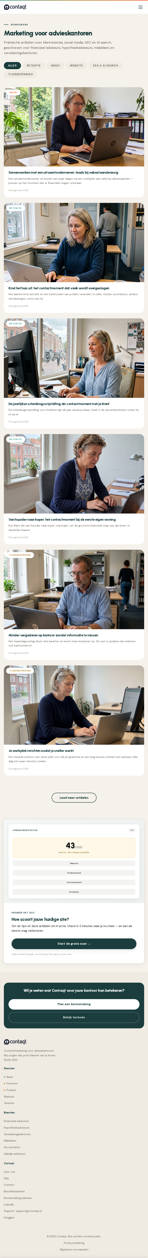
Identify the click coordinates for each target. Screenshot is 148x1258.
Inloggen (9, 1217)
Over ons (9, 1172)
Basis (10, 1077)
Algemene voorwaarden (74, 1249)
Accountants (12, 1147)
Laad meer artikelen (74, 798)
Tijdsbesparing (20, 74)
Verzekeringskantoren (17, 1134)
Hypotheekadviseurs (17, 1127)
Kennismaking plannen (18, 1198)
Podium (11, 1090)
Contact (9, 1184)
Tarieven (9, 1103)
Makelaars (10, 1140)
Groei (55, 65)
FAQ (6, 1178)
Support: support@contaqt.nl (23, 1211)
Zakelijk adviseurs (14, 1153)
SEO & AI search (105, 65)
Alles (12, 65)
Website (76, 65)
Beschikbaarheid (14, 1191)
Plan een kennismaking (74, 1004)
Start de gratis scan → (74, 944)
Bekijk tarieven (74, 1017)
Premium (12, 1083)
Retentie (34, 65)
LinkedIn (9, 1204)
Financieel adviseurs (16, 1121)
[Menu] (140, 7)
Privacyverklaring (74, 1243)
